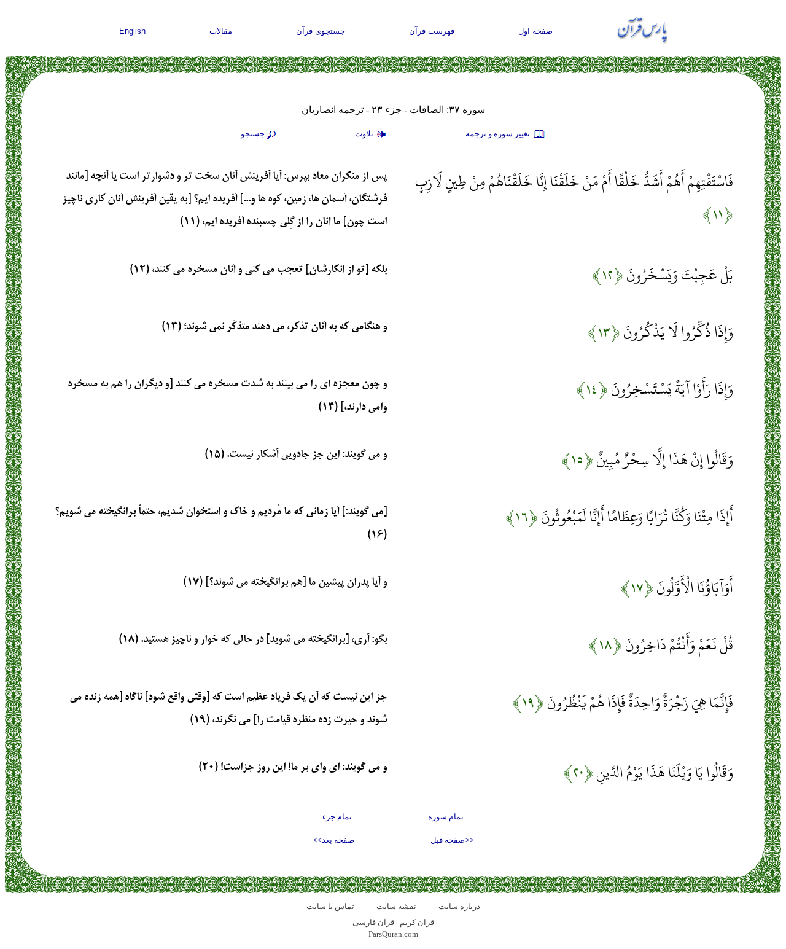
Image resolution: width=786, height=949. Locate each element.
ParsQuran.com (393, 934)
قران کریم (417, 922)
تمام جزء (337, 816)
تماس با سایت (330, 906)
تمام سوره (446, 816)
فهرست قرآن (431, 31)
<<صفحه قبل (451, 840)
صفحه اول (535, 31)
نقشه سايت (396, 906)
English (132, 31)
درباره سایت (459, 906)
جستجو (253, 133)
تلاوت (365, 133)
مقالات (220, 31)
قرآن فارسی (373, 922)
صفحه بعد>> (333, 840)
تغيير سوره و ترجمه (498, 133)
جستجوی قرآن (320, 31)
